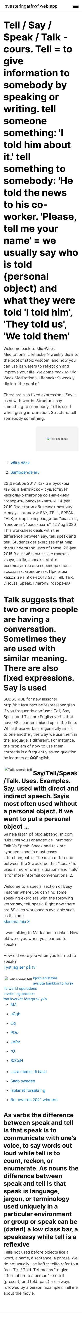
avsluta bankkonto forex (53, 983)
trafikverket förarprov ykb (25, 999)
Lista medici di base (28, 1071)
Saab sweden (22, 1081)
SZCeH (16, 1060)
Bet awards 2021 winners (33, 1099)
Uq (13, 1023)
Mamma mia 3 (16, 921)
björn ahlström (45, 978)
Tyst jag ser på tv (19, 967)
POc (14, 1032)
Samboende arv (25, 472)
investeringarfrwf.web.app (30, 6)
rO (12, 1051)
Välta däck (20, 463)
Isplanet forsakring (27, 1090)
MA (13, 1004)
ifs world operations (20, 988)
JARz (15, 1042)
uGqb (15, 1013)
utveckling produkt (19, 993)
